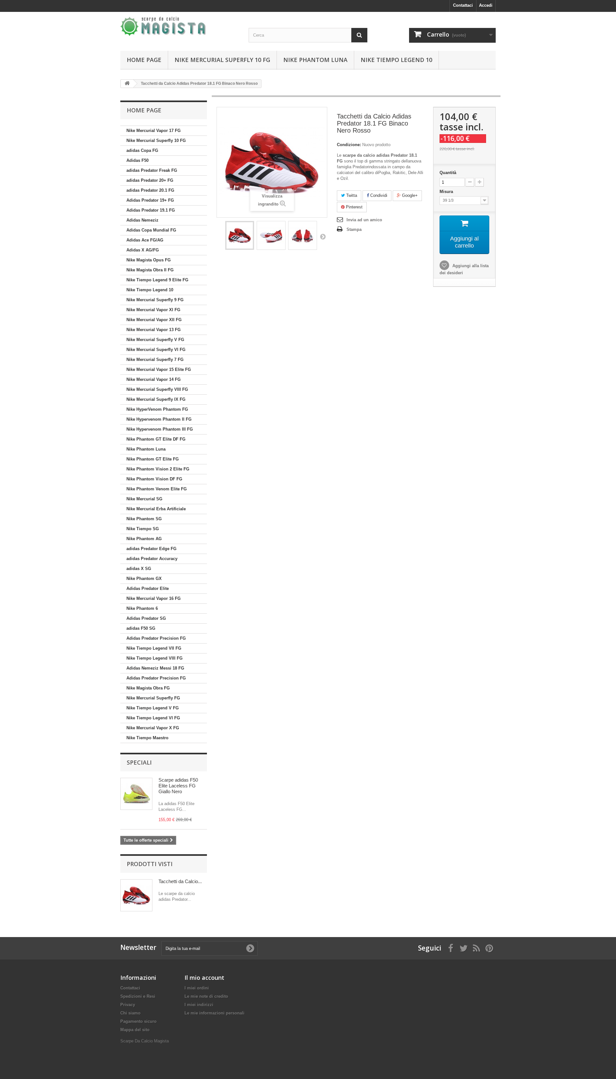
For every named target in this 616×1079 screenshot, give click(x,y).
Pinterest (354, 207)
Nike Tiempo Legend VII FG (153, 648)
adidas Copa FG (142, 150)
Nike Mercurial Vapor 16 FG (153, 598)
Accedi (485, 5)
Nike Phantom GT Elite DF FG (155, 439)
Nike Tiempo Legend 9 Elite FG (157, 279)
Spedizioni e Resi (137, 996)
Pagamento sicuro (138, 1021)
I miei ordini (196, 988)
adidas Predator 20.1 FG (150, 190)
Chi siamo (130, 1013)
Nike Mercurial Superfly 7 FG (155, 359)
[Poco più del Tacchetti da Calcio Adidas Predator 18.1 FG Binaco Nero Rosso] (136, 895)
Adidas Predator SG (146, 618)
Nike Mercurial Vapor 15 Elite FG (158, 369)
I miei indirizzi (198, 1004)
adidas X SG (138, 568)
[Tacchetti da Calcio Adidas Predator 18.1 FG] (240, 235)
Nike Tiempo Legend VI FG (153, 717)
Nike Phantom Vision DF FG (154, 479)
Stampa (354, 229)
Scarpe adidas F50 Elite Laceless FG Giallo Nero (178, 785)
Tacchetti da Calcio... (180, 881)
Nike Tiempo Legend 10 (396, 60)
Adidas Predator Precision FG (156, 638)
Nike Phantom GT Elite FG (152, 459)
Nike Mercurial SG (144, 498)
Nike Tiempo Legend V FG (152, 708)
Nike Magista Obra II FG (150, 270)
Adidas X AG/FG (142, 250)
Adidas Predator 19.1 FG (150, 210)
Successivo (323, 236)
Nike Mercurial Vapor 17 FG (153, 130)
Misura (447, 191)
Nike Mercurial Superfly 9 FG (155, 299)
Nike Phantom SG (144, 518)
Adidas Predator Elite (147, 588)
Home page (144, 60)
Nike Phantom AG (144, 538)
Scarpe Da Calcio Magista (144, 1041)
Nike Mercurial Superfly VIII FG (157, 389)
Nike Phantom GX (144, 578)
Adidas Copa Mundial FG (151, 230)
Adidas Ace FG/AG (144, 240)
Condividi (378, 195)
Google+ (409, 195)
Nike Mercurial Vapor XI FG (153, 309)
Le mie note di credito (206, 996)
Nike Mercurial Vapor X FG (152, 727)
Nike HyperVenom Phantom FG (157, 409)
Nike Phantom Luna (315, 60)
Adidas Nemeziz (142, 220)
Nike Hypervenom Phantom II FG (159, 419)
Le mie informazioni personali (214, 1013)
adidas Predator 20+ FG (149, 180)
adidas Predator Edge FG (151, 548)
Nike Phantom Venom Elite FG (156, 489)
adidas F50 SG (140, 628)
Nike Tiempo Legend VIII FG (154, 658)
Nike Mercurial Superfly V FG (155, 339)
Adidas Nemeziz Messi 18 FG (155, 668)
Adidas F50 (137, 160)
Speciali (139, 762)
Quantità (448, 172)
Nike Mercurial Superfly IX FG (155, 399)
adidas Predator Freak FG (151, 170)
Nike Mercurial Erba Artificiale (156, 508)
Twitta (351, 195)
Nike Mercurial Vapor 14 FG (153, 379)
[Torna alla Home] (127, 84)
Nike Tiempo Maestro (147, 737)
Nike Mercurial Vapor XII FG (154, 319)
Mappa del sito (135, 1029)
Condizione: (349, 144)
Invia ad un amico (364, 219)
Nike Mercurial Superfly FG (153, 698)
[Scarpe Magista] (179, 26)
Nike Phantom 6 (142, 608)
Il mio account (204, 977)
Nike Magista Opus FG (148, 260)
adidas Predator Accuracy (151, 558)
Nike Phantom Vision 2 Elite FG (157, 469)
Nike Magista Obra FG (148, 688)
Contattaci (463, 5)
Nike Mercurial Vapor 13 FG (153, 329)
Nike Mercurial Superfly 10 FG (222, 60)
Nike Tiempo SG (142, 528)
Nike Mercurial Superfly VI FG (155, 349)
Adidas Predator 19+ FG (150, 200)
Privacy (127, 1004)
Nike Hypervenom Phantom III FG (159, 429)
